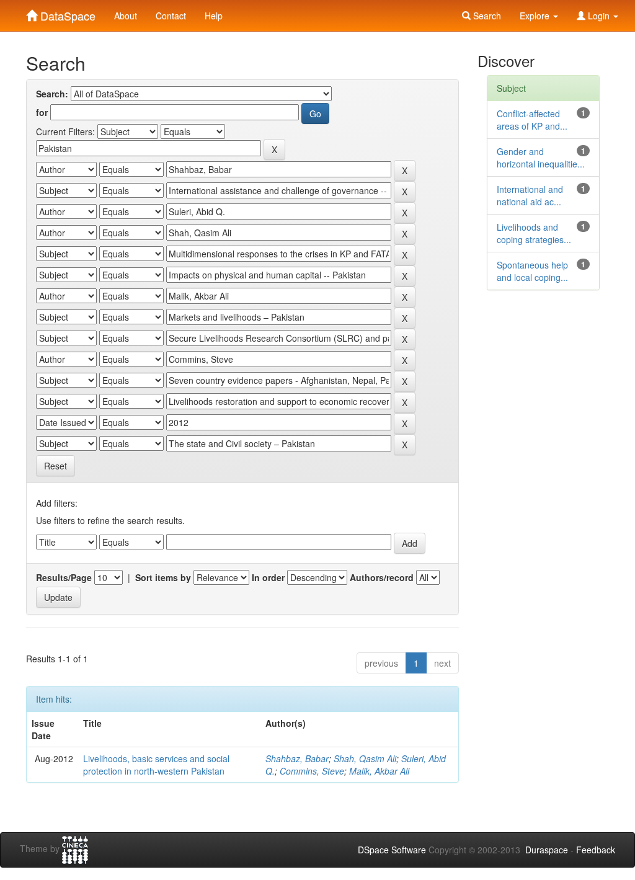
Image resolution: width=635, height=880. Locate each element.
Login (598, 15)
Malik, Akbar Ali (379, 771)
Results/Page (64, 577)
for (42, 112)
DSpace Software (392, 849)
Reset (55, 466)
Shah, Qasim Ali (365, 758)
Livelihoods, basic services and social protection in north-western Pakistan (156, 764)
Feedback (595, 849)
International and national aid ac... (530, 195)
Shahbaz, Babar (297, 758)
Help (214, 15)
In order (268, 577)
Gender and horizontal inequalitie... (541, 157)
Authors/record (382, 577)
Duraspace (546, 849)
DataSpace (66, 13)
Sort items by (163, 577)
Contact (171, 15)
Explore (536, 15)
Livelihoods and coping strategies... (534, 233)
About (125, 15)
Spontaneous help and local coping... (532, 271)
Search (486, 15)
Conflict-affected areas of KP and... (532, 119)
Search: (52, 93)
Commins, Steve (312, 771)
